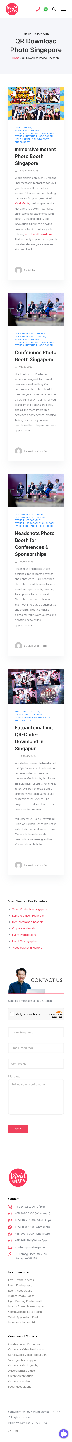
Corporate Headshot (25, 928)
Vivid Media (22, 203)
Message (14, 1076)
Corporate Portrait (20, 1381)
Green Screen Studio (21, 1376)
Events (19, 136)
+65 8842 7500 (25, 1220)
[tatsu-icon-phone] (37, 9)
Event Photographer (24, 935)
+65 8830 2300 (24, 1227)
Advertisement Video (21, 1371)
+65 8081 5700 (24, 1234)
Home (15, 58)
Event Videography (20, 1290)
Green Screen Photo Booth (25, 1312)
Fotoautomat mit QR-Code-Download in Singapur (34, 738)
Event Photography (28, 130)
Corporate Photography (31, 334)
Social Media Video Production (27, 1355)
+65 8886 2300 (24, 1213)
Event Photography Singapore (35, 133)
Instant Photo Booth (39, 136)
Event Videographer (24, 941)
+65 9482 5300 (25, 1207)
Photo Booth (23, 142)
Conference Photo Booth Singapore (35, 356)
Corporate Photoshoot (30, 336)
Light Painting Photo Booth (33, 139)
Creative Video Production (24, 1344)
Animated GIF (23, 128)
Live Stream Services (21, 1280)
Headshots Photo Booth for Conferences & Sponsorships (35, 543)
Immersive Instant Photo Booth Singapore (35, 156)
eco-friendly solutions (38, 234)
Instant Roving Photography (26, 1306)
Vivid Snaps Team (37, 451)
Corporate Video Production (26, 1349)
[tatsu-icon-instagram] (16, 1431)
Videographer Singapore (27, 947)
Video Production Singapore (29, 909)
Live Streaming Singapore (28, 922)
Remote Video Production (28, 915)
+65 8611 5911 (23, 1240)
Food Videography (19, 1386)
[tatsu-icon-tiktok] (10, 1431)
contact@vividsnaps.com (31, 1247)
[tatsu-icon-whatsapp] (45, 9)
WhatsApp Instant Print (23, 1317)
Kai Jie (31, 270)
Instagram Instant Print (22, 1322)
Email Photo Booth (27, 712)
